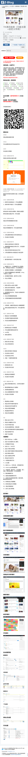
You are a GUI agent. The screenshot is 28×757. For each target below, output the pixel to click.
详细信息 (3, 50)
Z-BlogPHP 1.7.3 (11, 751)
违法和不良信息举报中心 (16, 754)
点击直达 (15, 101)
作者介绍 (8, 50)
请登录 (6, 44)
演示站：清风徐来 (9, 57)
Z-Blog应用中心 (5, 6)
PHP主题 (12, 6)
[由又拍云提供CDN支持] (3, 749)
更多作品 (20, 57)
